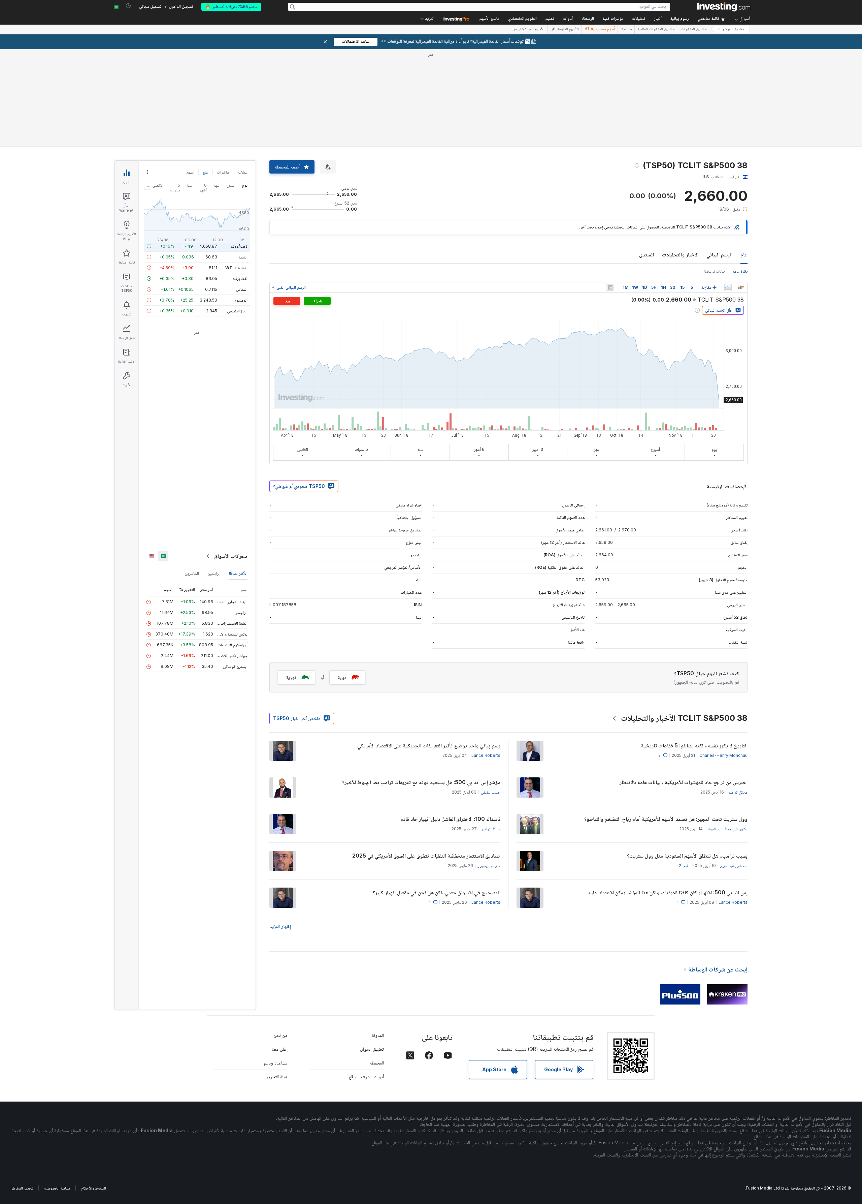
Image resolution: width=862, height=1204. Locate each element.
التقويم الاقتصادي (522, 19)
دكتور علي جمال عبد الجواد (727, 828)
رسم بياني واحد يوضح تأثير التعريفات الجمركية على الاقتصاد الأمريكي (428, 745)
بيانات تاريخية (714, 271)
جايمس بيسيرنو (488, 865)
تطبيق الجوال (372, 1049)
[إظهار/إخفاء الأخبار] (610, 287)
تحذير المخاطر (22, 1188)
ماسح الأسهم (489, 19)
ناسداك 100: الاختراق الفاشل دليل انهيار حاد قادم (450, 818)
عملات (242, 172)
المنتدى (646, 254)
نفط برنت (239, 278)
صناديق (626, 29)
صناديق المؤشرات (731, 29)
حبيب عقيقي (490, 792)
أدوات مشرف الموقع (366, 1076)
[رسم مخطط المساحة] (728, 287)
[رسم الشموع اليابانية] (740, 287)
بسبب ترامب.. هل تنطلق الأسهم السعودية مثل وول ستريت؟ (687, 855)
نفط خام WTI (236, 267)
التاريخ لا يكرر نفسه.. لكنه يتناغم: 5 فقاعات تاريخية (694, 745)
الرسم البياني (719, 254)
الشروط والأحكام (93, 1188)
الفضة (243, 256)
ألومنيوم (240, 300)
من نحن (280, 1035)
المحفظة (377, 1063)
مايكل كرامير (738, 792)
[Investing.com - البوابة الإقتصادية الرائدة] (723, 6)
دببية (342, 677)
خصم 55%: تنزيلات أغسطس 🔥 (231, 6)
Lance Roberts (485, 755)
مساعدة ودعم (276, 1063)
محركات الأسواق (230, 556)
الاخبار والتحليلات (680, 254)
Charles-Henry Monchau (723, 755)
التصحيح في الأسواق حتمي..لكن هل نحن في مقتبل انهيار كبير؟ (436, 892)
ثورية (291, 677)
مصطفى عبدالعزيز (734, 865)
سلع (205, 172)
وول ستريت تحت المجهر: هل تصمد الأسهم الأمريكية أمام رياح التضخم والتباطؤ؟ (666, 818)
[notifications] (128, 6)
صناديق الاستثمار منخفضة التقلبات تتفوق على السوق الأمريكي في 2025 (426, 855)
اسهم (190, 172)
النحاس (241, 289)
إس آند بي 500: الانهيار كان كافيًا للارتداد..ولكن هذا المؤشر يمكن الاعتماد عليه (668, 892)
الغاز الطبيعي (237, 310)
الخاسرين (192, 573)
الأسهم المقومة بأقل (564, 29)
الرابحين (214, 573)
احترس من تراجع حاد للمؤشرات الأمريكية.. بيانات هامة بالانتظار (684, 782)
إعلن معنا (280, 1049)
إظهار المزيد (280, 926)
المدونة (378, 1035)
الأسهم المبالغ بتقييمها (528, 29)
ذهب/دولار (238, 246)
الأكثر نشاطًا (238, 573)
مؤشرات (223, 172)
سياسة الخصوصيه (57, 1188)
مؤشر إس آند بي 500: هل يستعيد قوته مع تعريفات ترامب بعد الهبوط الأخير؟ (421, 782)
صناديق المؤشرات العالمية (656, 29)
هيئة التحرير (277, 1076)
